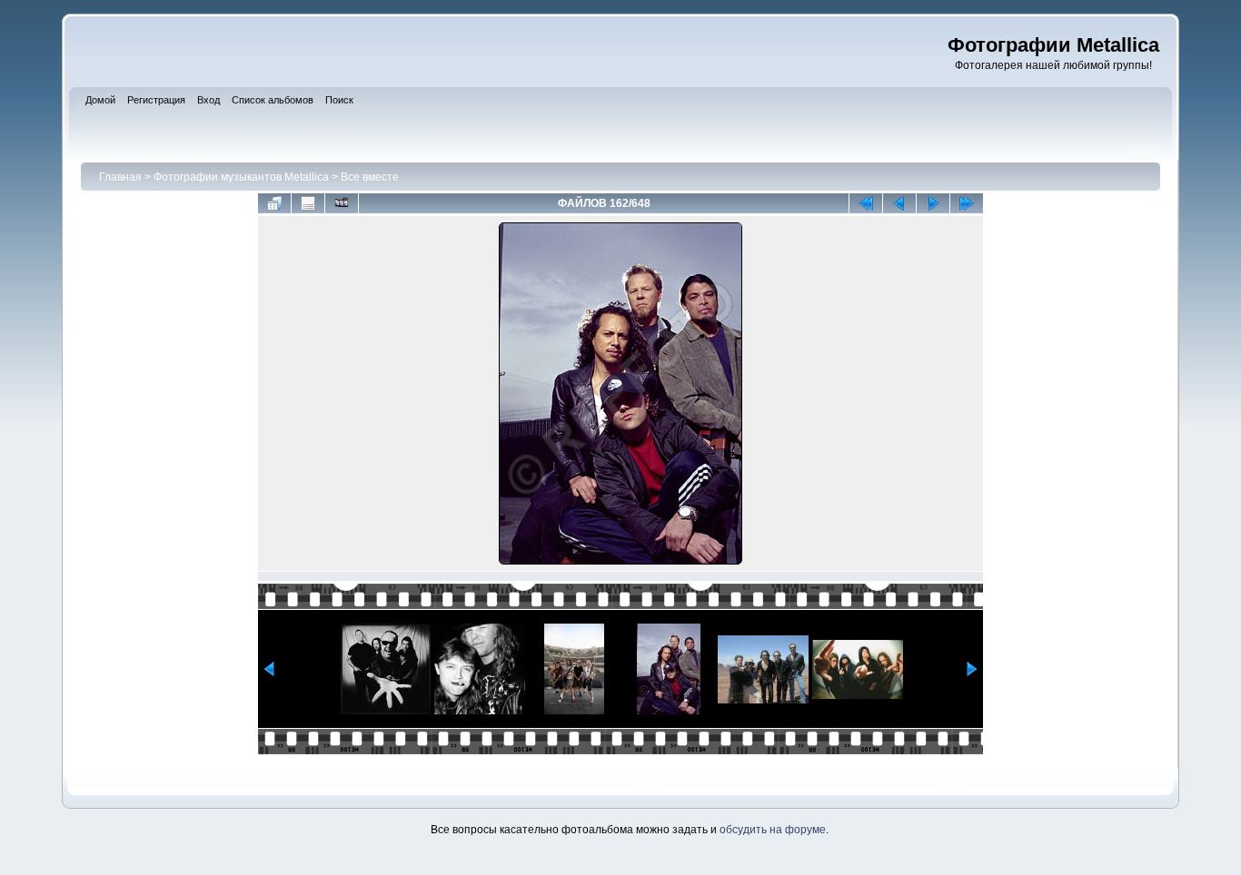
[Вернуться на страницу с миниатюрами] (274, 203)
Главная (120, 177)
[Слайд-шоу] (341, 203)
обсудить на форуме (773, 829)
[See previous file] (899, 203)
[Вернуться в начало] (865, 203)
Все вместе (370, 177)
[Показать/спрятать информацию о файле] (308, 203)
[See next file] (933, 203)
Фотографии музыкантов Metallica (241, 177)
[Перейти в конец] (966, 203)
